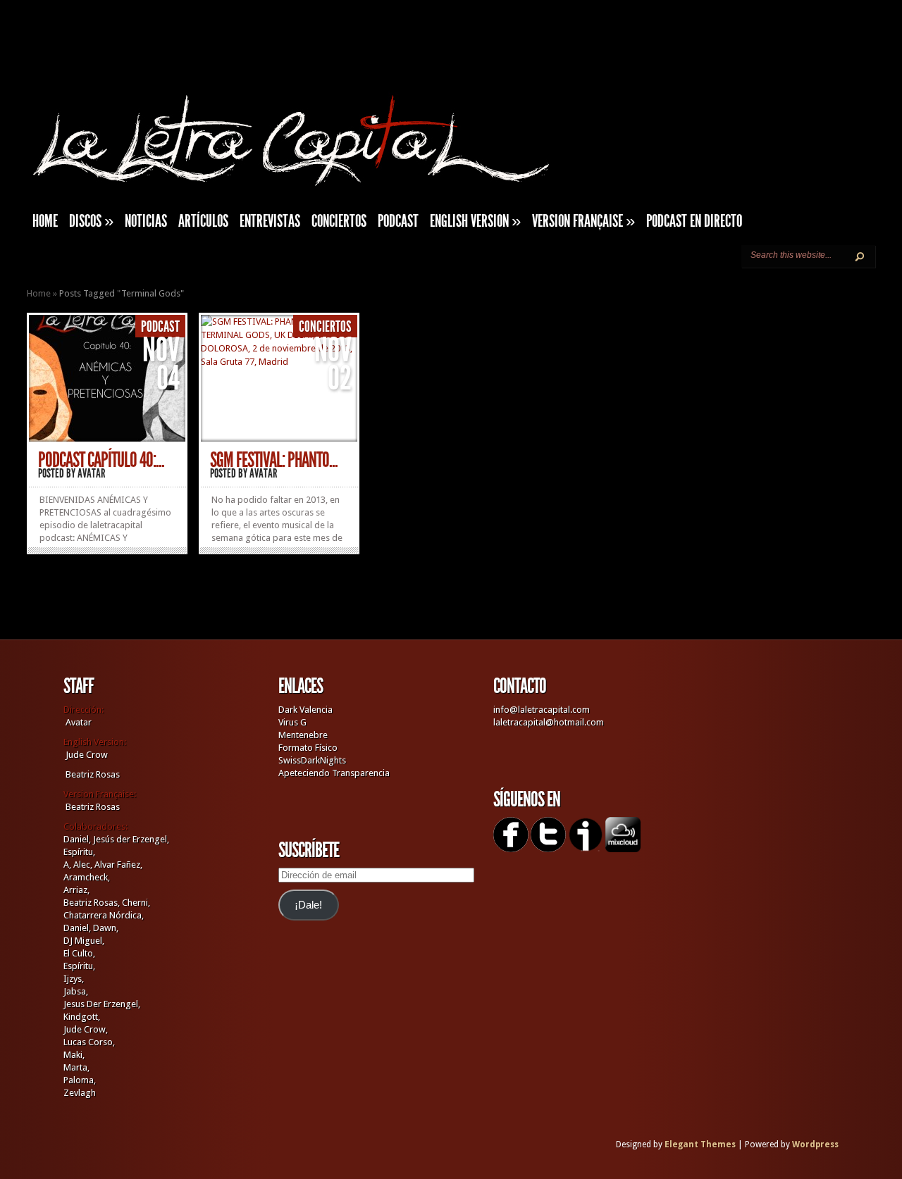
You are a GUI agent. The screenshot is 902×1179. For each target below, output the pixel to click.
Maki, (74, 1054)
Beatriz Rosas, (92, 902)
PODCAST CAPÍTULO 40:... (101, 460)
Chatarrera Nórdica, (103, 915)
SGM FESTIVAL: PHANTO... (274, 460)
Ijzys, (73, 978)
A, (67, 864)
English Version (475, 221)
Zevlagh (79, 1092)
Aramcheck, (86, 877)
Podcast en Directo (694, 221)
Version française (583, 221)
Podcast (398, 221)
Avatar (92, 473)
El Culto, (79, 953)
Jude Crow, (85, 1029)
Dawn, (104, 928)
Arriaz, (76, 890)
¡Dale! (308, 905)
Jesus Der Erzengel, (101, 1004)
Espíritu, (79, 852)
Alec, (82, 864)
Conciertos (338, 221)
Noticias (146, 221)
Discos (91, 221)
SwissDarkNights (312, 760)
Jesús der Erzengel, (131, 839)
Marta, (76, 1067)
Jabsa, (75, 991)
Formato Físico (308, 747)
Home (39, 293)
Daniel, (77, 839)
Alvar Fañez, (118, 864)
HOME (45, 221)
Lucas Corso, (89, 1042)
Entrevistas (270, 221)
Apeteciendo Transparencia (334, 773)
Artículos (203, 221)
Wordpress (815, 1144)
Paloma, (79, 1080)
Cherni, (136, 902)
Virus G (292, 722)
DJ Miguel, (83, 940)
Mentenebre (303, 735)
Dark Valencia (305, 709)
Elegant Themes (700, 1144)
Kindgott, (81, 1016)
